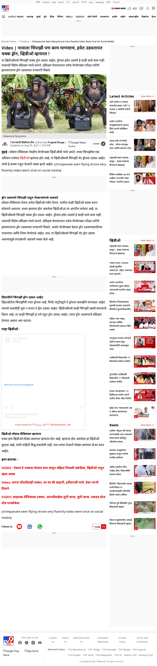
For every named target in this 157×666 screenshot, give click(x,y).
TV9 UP (118, 655)
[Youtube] (40, 642)
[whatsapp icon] (40, 526)
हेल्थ (154, 16)
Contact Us (53, 639)
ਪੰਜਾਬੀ (84, 2)
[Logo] (5, 8)
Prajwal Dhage (56, 142)
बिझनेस (145, 16)
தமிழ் (91, 2)
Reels (69, 16)
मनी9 (108, 2)
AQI (135, 8)
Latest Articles (121, 96)
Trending (24, 41)
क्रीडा (52, 16)
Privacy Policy (122, 639)
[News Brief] (118, 8)
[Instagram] (33, 642)
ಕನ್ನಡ (54, 2)
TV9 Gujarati (139, 649)
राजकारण (104, 16)
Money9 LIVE (146, 655)
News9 (46, 2)
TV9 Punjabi (74, 655)
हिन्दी (38, 2)
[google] (78, 144)
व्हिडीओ (24, 158)
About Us (65, 639)
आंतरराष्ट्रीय (133, 16)
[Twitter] (26, 642)
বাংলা (68, 2)
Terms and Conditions (142, 639)
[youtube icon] (19, 526)
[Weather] (130, 8)
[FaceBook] (20, 642)
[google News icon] (30, 526)
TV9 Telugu (94, 649)
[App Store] (33, 653)
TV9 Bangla (124, 649)
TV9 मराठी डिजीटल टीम (22, 142)
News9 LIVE (130, 655)
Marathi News (9, 41)
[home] (3, 16)
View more (146, 96)
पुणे (45, 16)
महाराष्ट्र (30, 16)
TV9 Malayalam (103, 655)
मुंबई (38, 16)
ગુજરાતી (75, 2)
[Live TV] (140, 8)
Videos (80, 16)
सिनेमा (60, 16)
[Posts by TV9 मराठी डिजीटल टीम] (5, 144)
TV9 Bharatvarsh (77, 649)
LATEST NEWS (16, 16)
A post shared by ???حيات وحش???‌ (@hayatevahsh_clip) (43, 424)
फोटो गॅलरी (92, 16)
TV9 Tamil (87, 655)
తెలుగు (61, 2)
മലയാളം (100, 2)
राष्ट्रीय (122, 16)
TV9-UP (116, 2)
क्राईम (114, 16)
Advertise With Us (81, 639)
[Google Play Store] (12, 653)
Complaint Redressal (102, 639)
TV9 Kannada (109, 649)
